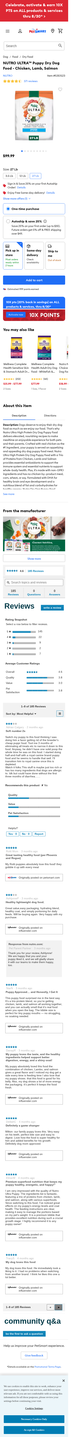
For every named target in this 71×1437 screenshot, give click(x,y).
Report (39, 833)
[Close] (63, 1380)
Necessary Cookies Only (34, 1419)
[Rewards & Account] (20, 31)
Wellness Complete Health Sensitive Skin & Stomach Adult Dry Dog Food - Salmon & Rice (16, 368)
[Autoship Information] (45, 221)
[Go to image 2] (25, 151)
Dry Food (27, 56)
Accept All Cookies (34, 1429)
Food (15, 56)
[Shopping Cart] (60, 31)
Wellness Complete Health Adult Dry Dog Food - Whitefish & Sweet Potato (44, 368)
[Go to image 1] (22, 151)
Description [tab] (19, 415)
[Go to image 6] (37, 151)
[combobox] (34, 45)
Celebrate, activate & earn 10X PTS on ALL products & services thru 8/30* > (34, 10)
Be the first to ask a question (24, 1333)
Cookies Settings (34, 1408)
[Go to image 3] (28, 151)
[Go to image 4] (31, 151)
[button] (58, 1307)
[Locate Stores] (52, 31)
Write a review (54, 608)
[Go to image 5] (34, 151)
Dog (5, 56)
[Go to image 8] (43, 151)
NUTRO (7, 75)
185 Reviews (37, 571)
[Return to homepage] (37, 30)
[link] (12, 570)
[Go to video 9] (46, 151)
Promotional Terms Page (47, 1366)
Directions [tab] (50, 415)
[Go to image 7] (40, 151)
